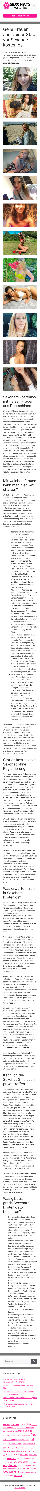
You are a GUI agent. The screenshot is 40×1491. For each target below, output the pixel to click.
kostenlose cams (15, 1444)
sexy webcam (21, 1465)
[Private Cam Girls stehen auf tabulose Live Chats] (20, 199)
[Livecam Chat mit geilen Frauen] (20, 253)
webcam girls (11, 1471)
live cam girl (33, 1448)
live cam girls (10, 1451)
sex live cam (8, 1462)
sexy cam (32, 1462)
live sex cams (13, 1454)
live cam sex (23, 1451)
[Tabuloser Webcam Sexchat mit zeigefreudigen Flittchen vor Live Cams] (20, 363)
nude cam (24, 1455)
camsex (13, 1428)
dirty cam (14, 1431)
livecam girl (26, 1448)
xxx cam (18, 1475)
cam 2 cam (15, 1425)
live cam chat (15, 1447)
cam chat (25, 1424)
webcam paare (24, 1472)
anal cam (6, 1425)
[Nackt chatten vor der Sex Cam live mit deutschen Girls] (20, 144)
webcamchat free (22, 1468)
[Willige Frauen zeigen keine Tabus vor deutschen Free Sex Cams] (20, 117)
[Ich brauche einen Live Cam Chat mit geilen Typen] (20, 308)
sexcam (11, 1458)
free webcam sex (22, 1440)
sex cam (20, 1459)
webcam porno (32, 1472)
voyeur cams (30, 1466)
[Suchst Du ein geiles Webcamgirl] (20, 335)
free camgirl (24, 1430)
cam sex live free (21, 1428)
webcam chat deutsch (9, 1468)
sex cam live (29, 1459)
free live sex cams (25, 1435)
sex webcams (21, 1462)
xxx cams (25, 1476)
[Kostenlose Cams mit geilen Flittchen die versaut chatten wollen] (20, 171)
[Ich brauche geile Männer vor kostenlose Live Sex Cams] (20, 390)
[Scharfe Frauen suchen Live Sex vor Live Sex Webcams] (20, 226)
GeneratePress (20, 1488)
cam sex (6, 1428)
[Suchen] (34, 1361)
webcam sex (8, 1476)
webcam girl (33, 1468)
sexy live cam (10, 1465)
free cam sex (15, 1435)
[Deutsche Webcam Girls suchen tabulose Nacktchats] (20, 281)
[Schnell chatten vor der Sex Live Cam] (20, 89)
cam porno (34, 1425)
